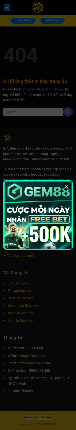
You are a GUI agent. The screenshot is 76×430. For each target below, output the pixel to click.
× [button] (66, 186)
